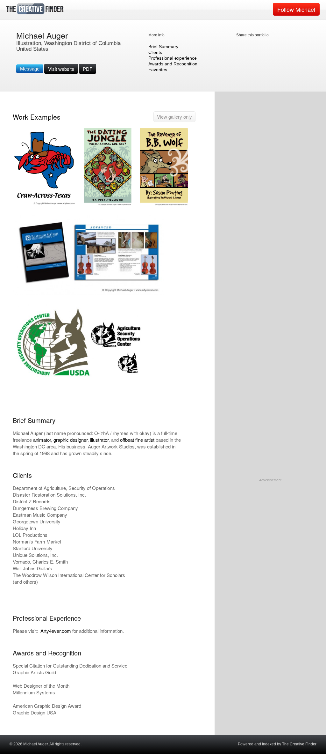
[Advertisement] (270, 523)
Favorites (157, 69)
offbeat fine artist (137, 439)
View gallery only (174, 116)
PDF (87, 68)
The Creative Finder (299, 744)
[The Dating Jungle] (107, 205)
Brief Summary (163, 46)
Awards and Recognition (172, 63)
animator (42, 439)
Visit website (61, 68)
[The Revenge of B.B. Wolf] (164, 205)
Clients (155, 52)
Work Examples (36, 117)
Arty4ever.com (55, 630)
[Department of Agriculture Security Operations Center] (79, 382)
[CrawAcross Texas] (44, 205)
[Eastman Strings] (88, 293)
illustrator (99, 439)
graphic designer (70, 439)
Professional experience (172, 58)
